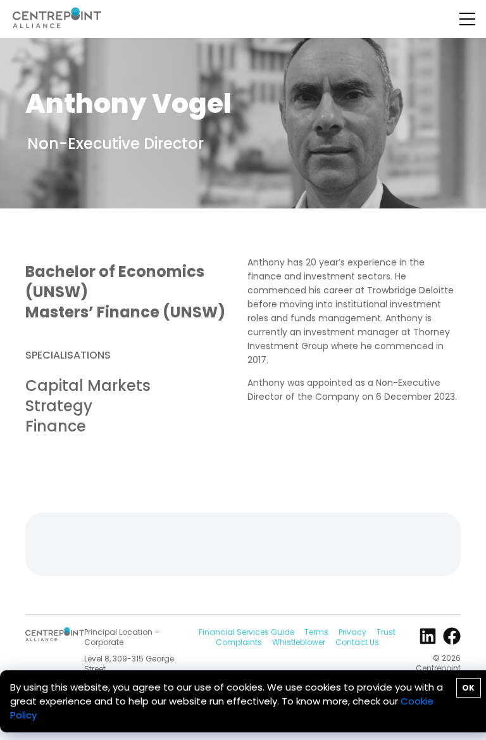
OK (468, 687)
